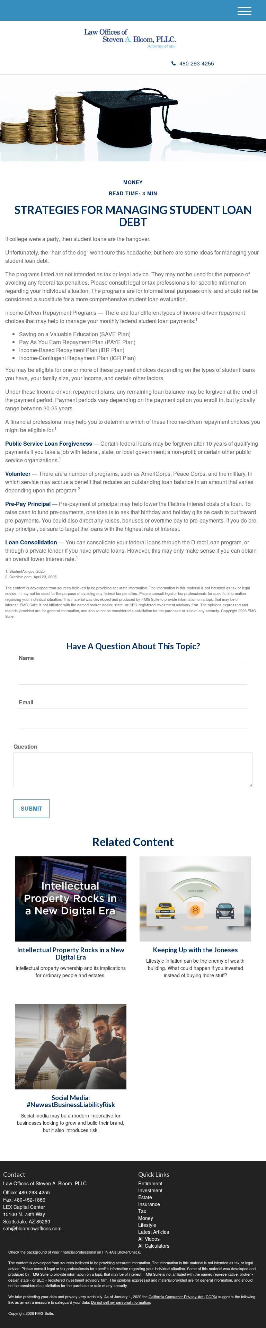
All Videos (149, 1238)
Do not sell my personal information (120, 1302)
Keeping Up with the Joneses (195, 950)
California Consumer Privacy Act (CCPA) (183, 1296)
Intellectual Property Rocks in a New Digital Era (70, 953)
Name (26, 658)
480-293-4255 (196, 63)
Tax (142, 1210)
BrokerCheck (128, 1252)
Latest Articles (153, 1231)
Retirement (150, 1183)
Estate (145, 1197)
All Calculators (153, 1245)
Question (25, 746)
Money (145, 1217)
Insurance (149, 1204)
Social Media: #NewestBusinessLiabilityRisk (71, 1101)
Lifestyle (147, 1224)
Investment (150, 1190)
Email (26, 702)
